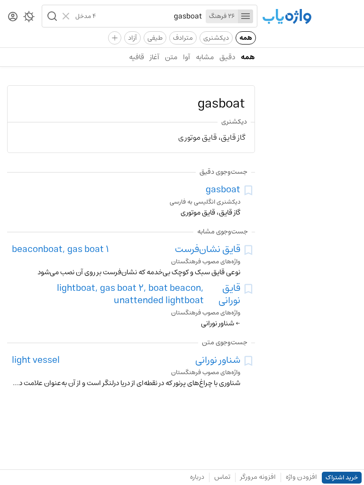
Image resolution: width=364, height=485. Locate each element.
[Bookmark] (248, 190)
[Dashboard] (13, 17)
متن (171, 57)
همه (245, 38)
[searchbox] (149, 16)
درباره (197, 477)
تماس (222, 477)
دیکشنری (216, 38)
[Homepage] (286, 17)
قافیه (136, 57)
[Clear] (67, 16)
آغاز (154, 57)
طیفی (155, 38)
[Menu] (245, 16)
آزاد (132, 38)
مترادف (183, 38)
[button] (51, 16)
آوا (186, 57)
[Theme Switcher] (29, 18)
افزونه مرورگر (258, 477)
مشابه (205, 57)
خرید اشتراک (342, 477)
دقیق (227, 57)
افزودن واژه (301, 477)
